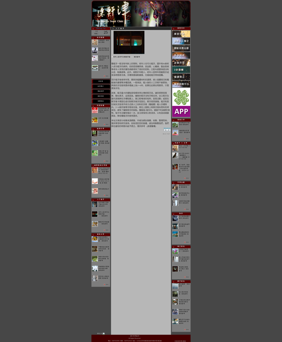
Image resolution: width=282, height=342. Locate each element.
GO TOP (167, 134)
